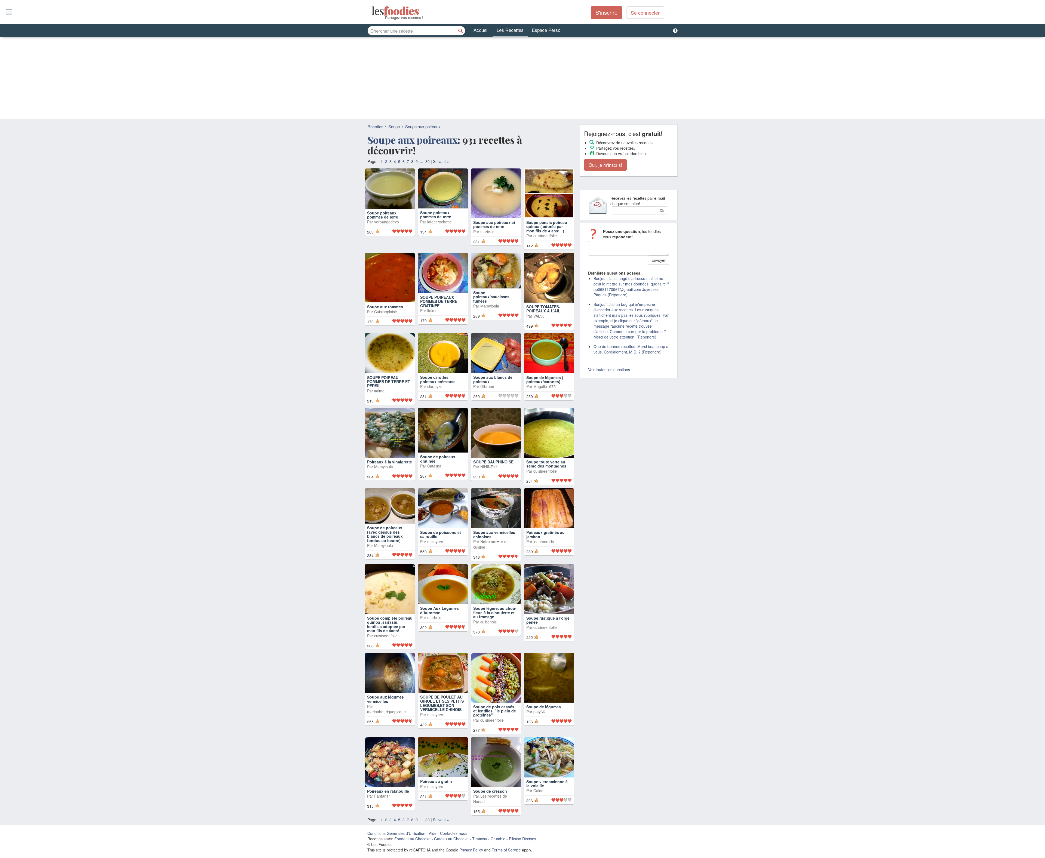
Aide (433, 833)
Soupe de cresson (490, 791)
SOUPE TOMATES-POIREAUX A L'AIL (543, 308)
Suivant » (441, 161)
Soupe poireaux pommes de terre (382, 215)
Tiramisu (479, 838)
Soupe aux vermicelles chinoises (494, 534)
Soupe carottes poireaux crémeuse (438, 379)
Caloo (538, 790)
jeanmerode (543, 541)
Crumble (498, 838)
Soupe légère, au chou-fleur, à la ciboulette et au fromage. (495, 612)
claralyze (434, 386)
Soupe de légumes (543, 706)
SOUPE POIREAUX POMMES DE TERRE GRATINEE (438, 301)
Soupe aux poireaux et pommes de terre (494, 224)
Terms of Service (506, 850)
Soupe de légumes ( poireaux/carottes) (544, 379)
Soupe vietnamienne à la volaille (547, 783)
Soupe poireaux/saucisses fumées (491, 297)
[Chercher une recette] (460, 31)
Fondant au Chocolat (412, 838)
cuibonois (488, 622)
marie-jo (487, 231)
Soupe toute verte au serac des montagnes (546, 464)
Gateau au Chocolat (451, 838)
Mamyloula (489, 306)
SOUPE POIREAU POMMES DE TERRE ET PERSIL (388, 382)
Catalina (434, 466)
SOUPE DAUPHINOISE (493, 462)
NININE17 (488, 466)
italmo (432, 310)
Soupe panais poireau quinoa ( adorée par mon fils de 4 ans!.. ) (546, 226)
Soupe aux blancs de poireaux (492, 379)
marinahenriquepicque (386, 711)
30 (427, 161)
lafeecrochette (439, 222)
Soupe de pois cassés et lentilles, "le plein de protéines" (494, 711)
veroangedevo (386, 222)
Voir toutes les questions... (610, 369)
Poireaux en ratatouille (388, 791)
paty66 (539, 711)
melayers (435, 541)
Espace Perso (546, 30)
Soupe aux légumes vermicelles (385, 699)
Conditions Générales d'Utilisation (396, 833)
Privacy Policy (471, 850)
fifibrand (487, 386)
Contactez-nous (453, 833)
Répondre (617, 294)
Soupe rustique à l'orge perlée (548, 620)
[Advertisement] (522, 78)
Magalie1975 (544, 386)
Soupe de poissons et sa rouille (440, 534)
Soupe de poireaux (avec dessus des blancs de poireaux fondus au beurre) (385, 534)
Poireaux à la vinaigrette (389, 462)
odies (372, 11)
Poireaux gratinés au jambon (545, 534)
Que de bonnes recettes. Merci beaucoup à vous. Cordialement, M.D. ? (631, 349)
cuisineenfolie (545, 235)
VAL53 (539, 316)
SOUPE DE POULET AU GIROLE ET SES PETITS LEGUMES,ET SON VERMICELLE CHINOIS (442, 703)
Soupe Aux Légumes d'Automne (439, 610)
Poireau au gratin (436, 781)
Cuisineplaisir (385, 311)
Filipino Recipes (522, 838)
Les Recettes (510, 30)
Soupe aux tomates (385, 306)
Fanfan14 (382, 796)
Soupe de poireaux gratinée (437, 458)
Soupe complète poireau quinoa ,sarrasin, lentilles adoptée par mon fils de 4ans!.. (390, 624)
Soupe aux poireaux (423, 126)
